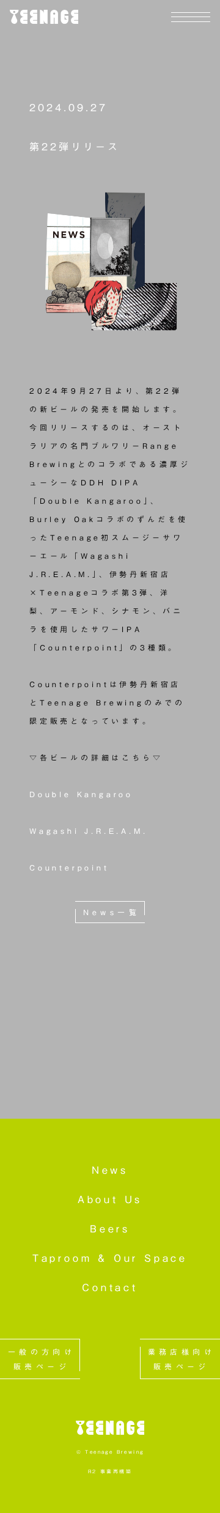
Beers (110, 1229)
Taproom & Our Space (110, 1258)
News (110, 1170)
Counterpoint (69, 867)
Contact (110, 1287)
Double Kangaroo (81, 794)
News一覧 (111, 912)
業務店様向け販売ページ (181, 1359)
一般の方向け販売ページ (41, 1359)
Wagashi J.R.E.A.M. (88, 830)
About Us (110, 1199)
